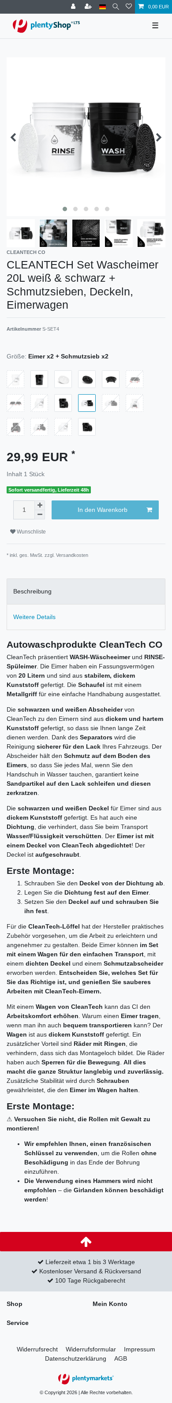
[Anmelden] (74, 7)
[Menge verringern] (39, 514)
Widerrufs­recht (37, 1349)
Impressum (139, 1349)
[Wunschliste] (129, 7)
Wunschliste (30, 532)
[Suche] (116, 7)
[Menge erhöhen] (39, 505)
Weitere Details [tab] (34, 616)
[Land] (102, 7)
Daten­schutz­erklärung (75, 1358)
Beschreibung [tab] (32, 591)
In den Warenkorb (102, 509)
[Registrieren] (89, 7)
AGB (120, 1358)
